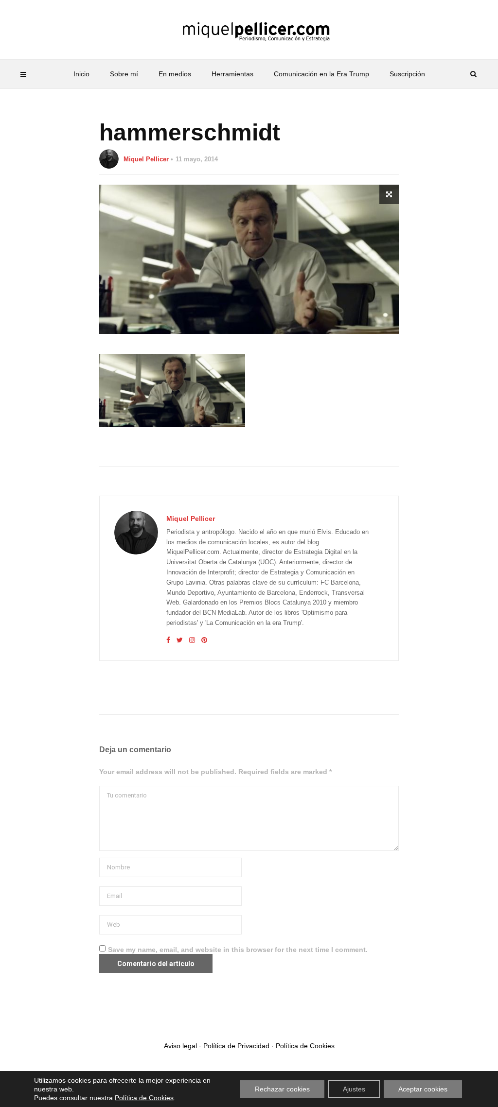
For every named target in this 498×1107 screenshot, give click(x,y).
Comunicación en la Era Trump (321, 74)
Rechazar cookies (282, 1089)
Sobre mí (124, 74)
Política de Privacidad (236, 1046)
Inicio (81, 74)
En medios (175, 74)
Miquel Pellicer (146, 159)
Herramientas (232, 74)
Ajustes (354, 1089)
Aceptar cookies (422, 1089)
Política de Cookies (305, 1046)
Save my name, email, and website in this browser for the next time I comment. (238, 949)
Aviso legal (180, 1046)
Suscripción (407, 74)
